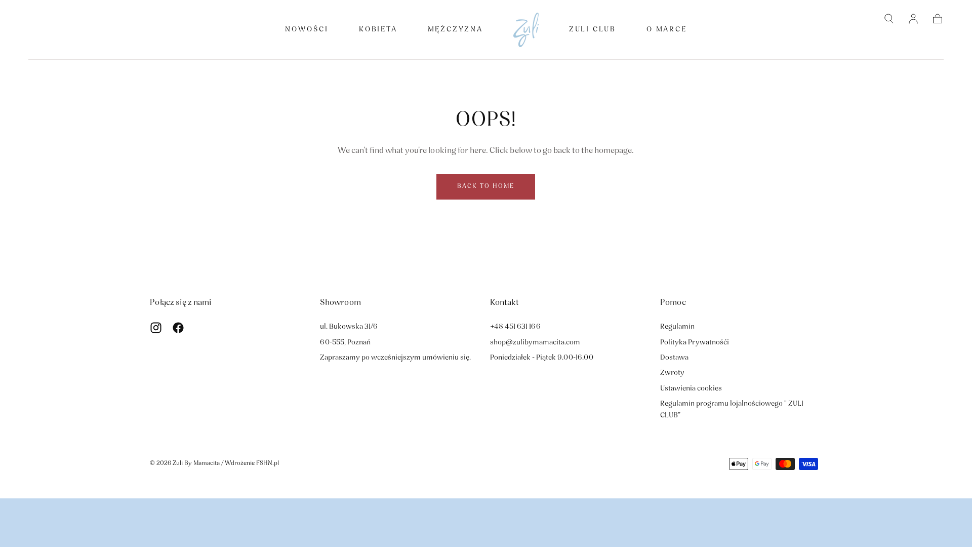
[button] (889, 19)
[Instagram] (156, 328)
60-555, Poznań (345, 342)
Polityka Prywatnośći (694, 342)
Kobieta (378, 29)
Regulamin (677, 327)
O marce (666, 29)
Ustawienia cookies (691, 389)
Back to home (485, 186)
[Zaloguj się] (913, 19)
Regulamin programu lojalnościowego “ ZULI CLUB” (731, 409)
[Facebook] (178, 328)
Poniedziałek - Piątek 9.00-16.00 (541, 358)
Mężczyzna (455, 29)
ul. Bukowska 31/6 (349, 327)
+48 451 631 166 (515, 327)
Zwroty (672, 373)
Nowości (307, 29)
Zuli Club (592, 29)
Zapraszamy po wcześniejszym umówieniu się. (395, 358)
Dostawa (674, 358)
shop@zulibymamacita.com (535, 342)
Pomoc (673, 303)
